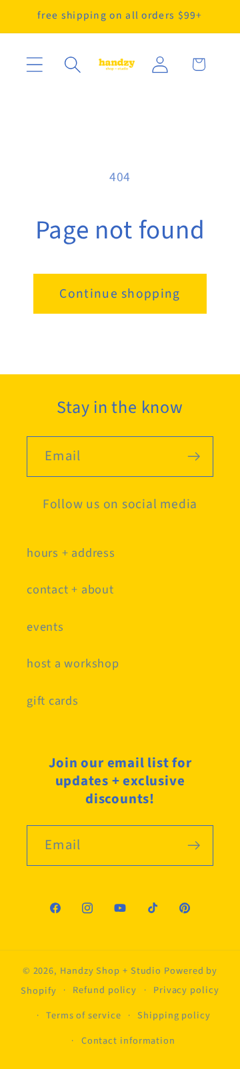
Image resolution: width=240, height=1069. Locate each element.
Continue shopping (119, 293)
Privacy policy (186, 990)
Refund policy (105, 990)
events (45, 626)
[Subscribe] (194, 456)
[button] (34, 64)
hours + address (71, 552)
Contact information (128, 1041)
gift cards (53, 700)
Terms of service (83, 1015)
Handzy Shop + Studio (110, 971)
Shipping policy (174, 1015)
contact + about (70, 589)
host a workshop (73, 663)
